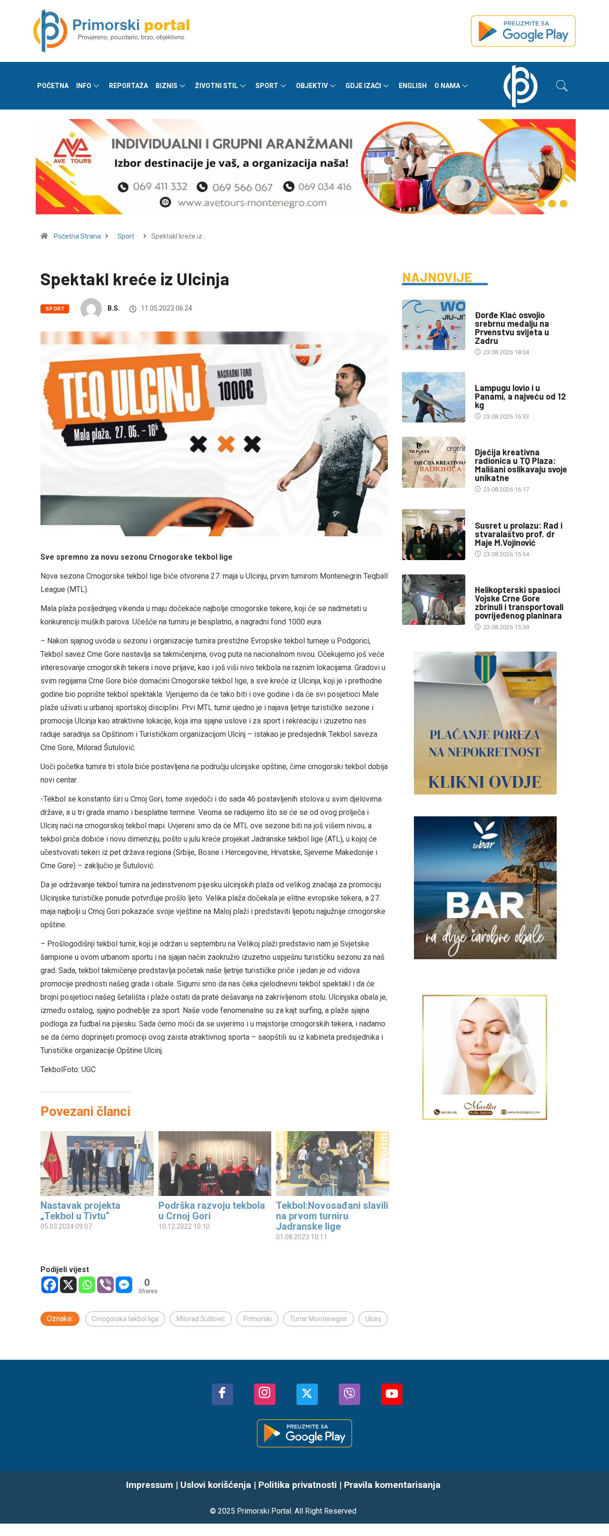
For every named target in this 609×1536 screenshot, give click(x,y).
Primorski (257, 1319)
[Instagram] (264, 1394)
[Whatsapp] (87, 1284)
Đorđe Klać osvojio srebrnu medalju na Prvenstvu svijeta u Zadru (512, 328)
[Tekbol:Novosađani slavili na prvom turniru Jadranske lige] (332, 1163)
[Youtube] (392, 1394)
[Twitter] (307, 1394)
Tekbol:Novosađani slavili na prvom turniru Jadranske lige (332, 1216)
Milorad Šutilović (201, 1319)
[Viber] (105, 1284)
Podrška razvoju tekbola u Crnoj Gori (211, 1211)
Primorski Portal (264, 1511)
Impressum (149, 1484)
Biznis (166, 86)
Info (83, 86)
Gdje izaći (363, 86)
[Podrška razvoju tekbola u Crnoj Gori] (215, 1163)
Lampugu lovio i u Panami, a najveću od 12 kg (520, 396)
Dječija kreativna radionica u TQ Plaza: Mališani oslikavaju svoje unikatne (521, 465)
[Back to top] (587, 1497)
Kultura (487, 516)
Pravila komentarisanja (392, 1484)
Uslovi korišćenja (215, 1484)
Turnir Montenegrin (318, 1319)
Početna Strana (77, 236)
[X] (68, 1284)
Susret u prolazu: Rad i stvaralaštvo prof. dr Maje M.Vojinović (518, 534)
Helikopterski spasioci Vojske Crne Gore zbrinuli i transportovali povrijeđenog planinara (519, 602)
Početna (53, 86)
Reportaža (128, 86)
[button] (561, 85)
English (413, 86)
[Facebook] (49, 1284)
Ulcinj (373, 1319)
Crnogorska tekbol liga (125, 1319)
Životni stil (216, 86)
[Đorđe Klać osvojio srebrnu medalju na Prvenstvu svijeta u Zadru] (433, 325)
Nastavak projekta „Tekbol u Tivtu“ (80, 1211)
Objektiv (312, 86)
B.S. (114, 308)
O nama (447, 86)
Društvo (488, 443)
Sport (266, 86)
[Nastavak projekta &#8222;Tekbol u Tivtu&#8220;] (97, 1163)
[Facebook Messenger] (124, 1284)
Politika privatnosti (297, 1484)
